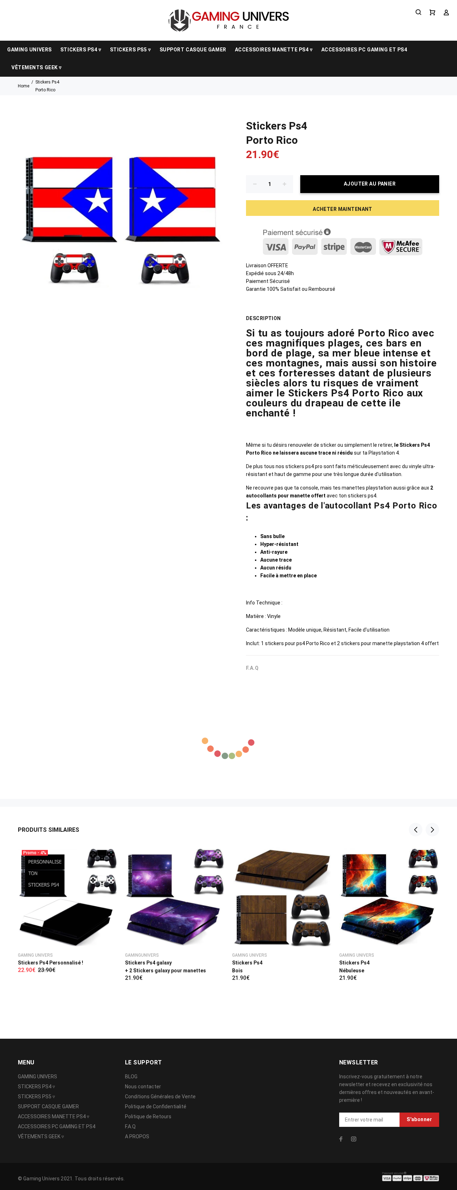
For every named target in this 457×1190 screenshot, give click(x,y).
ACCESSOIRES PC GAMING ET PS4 (364, 49)
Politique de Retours (148, 1116)
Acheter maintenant (342, 209)
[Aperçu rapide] (106, 858)
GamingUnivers (142, 955)
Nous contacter (143, 1086)
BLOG (131, 1076)
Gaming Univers (35, 955)
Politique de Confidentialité (155, 1106)
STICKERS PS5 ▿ (130, 49)
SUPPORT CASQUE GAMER (193, 49)
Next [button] (432, 829)
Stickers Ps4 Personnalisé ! (50, 963)
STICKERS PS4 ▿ (80, 49)
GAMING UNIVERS (29, 49)
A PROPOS (137, 1136)
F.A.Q (130, 1126)
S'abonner (419, 1119)
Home (23, 85)
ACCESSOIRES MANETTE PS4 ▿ (274, 49)
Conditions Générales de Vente (160, 1096)
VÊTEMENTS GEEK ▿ (36, 67)
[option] (67, 901)
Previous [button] (415, 829)
